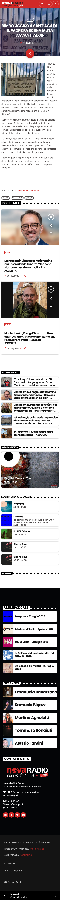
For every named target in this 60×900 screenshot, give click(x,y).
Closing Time (20, 544)
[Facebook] (21, 882)
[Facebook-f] (11, 815)
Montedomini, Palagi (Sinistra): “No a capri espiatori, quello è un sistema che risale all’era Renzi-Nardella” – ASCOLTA (29, 338)
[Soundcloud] (13, 882)
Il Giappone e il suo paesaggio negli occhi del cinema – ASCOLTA (33, 433)
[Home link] (12, 4)
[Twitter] (17, 815)
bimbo (6, 198)
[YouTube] (5, 882)
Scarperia (17, 198)
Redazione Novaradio (27, 190)
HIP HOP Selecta (21, 531)
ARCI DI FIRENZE (37, 849)
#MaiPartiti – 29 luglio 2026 (31, 642)
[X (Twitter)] (9, 882)
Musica (8, 470)
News (30, 19)
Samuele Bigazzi (30, 705)
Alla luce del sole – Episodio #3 (34, 629)
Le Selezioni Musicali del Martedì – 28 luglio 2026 (36, 654)
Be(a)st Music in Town (18, 478)
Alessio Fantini (29, 743)
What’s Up (18, 504)
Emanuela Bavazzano (36, 692)
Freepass (18, 516)
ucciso (29, 198)
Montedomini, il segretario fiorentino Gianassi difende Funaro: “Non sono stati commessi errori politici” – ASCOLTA (28, 266)
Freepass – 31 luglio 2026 (30, 616)
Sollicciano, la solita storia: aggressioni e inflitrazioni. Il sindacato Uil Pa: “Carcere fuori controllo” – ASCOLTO (35, 420)
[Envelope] (23, 815)
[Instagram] (5, 815)
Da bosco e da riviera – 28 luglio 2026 (34, 667)
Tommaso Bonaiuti (33, 730)
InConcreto (25, 855)
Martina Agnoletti (32, 717)
